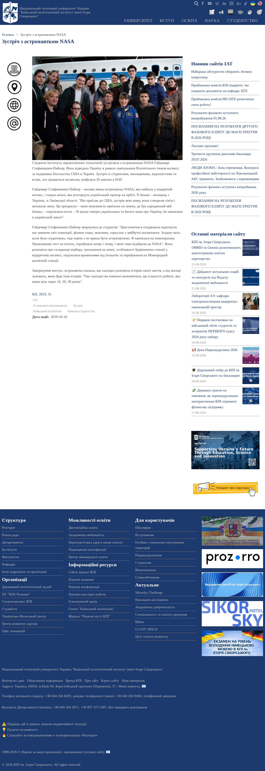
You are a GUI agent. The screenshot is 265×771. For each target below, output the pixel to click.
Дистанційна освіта (83, 527)
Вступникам (144, 535)
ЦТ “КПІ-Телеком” (16, 594)
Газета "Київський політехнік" (91, 609)
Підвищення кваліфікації (87, 549)
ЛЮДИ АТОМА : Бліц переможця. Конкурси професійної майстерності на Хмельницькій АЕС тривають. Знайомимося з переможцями (225, 173)
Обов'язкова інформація (45, 681)
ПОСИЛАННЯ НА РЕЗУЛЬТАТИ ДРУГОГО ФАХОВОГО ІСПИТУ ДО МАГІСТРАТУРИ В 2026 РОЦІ (224, 132)
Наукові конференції (83, 587)
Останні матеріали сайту (218, 233)
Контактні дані (13, 681)
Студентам (143, 562)
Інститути (9, 549)
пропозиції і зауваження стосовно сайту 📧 (77, 752)
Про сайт (91, 681)
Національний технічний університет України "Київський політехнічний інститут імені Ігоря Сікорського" (55, 12)
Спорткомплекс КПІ (17, 601)
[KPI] (260, 3)
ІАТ (35, 300)
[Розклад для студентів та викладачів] (230, 11)
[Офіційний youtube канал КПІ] (210, 3)
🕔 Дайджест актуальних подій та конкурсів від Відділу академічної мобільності (215, 277)
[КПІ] (253, 3)
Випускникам (145, 570)
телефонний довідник (159, 696)
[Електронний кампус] (239, 11)
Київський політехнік (47, 311)
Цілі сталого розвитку (151, 636)
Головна (8, 35)
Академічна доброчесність (155, 607)
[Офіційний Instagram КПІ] (231, 3)
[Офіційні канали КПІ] (217, 3)
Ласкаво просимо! (204, 146)
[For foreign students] (258, 11)
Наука (212, 20)
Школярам (143, 527)
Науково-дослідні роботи (87, 594)
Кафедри (8, 564)
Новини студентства (81, 311)
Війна (139, 622)
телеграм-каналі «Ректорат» (77, 735)
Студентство (242, 20)
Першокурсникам (148, 555)
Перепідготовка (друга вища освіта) (95, 542)
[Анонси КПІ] (220, 11)
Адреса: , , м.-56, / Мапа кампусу (71, 686)
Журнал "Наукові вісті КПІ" (89, 616)
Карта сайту (110, 681)
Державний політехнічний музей (26, 587)
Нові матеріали (133, 681)
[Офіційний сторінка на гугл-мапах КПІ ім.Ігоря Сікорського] (238, 3)
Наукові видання (81, 579)
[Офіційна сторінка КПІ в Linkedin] (224, 3)
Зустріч (78, 305)
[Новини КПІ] (211, 11)
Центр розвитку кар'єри (20, 624)
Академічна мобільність (86, 535)
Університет (137, 20)
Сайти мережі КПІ (82, 572)
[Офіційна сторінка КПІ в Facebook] (202, 3)
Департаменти (12, 542)
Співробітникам (147, 577)
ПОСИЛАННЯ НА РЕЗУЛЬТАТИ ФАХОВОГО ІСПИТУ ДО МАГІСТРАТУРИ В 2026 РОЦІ (224, 206)
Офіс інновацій (13, 631)
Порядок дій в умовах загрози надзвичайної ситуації (46, 724)
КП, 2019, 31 (41, 294)
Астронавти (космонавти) (50, 305)
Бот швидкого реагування (127, 707)
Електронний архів (82, 601)
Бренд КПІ (74, 681)
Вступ (167, 20)
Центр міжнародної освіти (88, 557)
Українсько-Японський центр (24, 616)
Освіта (189, 20)
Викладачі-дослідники (152, 600)
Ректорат (8, 527)
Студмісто (9, 609)
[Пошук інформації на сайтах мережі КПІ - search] (195, 3)
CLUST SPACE (146, 629)
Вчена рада (10, 535)
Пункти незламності (22, 730)
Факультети (10, 557)
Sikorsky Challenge (149, 592)
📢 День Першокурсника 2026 (214, 350)
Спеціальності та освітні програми (161, 614)
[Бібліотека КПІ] (249, 11)
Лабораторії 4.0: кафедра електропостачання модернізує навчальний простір (214, 301)
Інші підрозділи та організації (24, 572)
